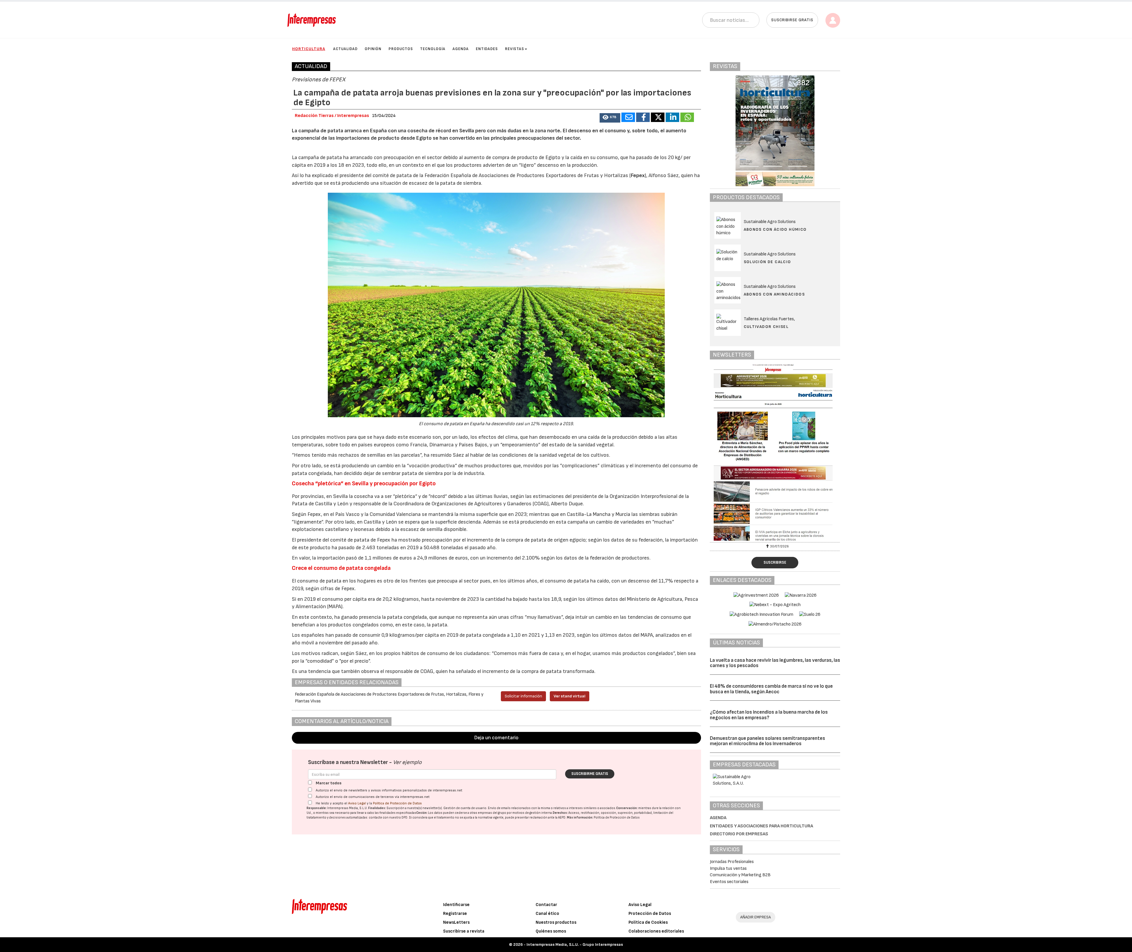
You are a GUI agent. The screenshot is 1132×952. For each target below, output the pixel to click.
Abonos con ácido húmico (775, 229)
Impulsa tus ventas (728, 868)
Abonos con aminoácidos (774, 294)
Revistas (514, 49)
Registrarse (455, 913)
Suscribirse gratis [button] (792, 19)
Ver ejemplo (407, 762)
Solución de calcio (767, 261)
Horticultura (308, 48)
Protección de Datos (649, 913)
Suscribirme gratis (589, 773)
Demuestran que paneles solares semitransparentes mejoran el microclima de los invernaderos (767, 741)
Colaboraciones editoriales (656, 931)
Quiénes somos (551, 931)
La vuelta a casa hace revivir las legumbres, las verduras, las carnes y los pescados (775, 663)
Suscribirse (775, 562)
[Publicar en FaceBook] (643, 117)
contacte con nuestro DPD (388, 817)
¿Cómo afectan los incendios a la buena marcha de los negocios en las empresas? (769, 715)
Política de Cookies (648, 922)
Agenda (461, 49)
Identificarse (456, 905)
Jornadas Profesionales (732, 861)
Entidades (487, 49)
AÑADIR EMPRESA (755, 917)
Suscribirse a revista (463, 931)
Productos (401, 49)
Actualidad (345, 49)
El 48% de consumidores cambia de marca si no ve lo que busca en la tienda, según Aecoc (771, 689)
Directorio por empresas (739, 834)
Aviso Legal (357, 803)
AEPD (561, 817)
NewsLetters (456, 922)
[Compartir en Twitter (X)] (657, 117)
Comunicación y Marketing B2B (740, 875)
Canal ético (547, 913)
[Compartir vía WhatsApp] (687, 117)
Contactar (546, 905)
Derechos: (560, 813)
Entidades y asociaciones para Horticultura (761, 826)
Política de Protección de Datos (397, 803)
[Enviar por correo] (628, 117)
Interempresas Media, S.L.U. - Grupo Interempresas (574, 944)
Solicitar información (523, 696)
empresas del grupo (492, 813)
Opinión (373, 49)
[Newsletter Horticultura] (775, 452)
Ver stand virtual (569, 696)
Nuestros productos (556, 922)
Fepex (638, 175)
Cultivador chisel (766, 326)
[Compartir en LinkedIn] (672, 117)
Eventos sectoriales (729, 882)
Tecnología (432, 49)
